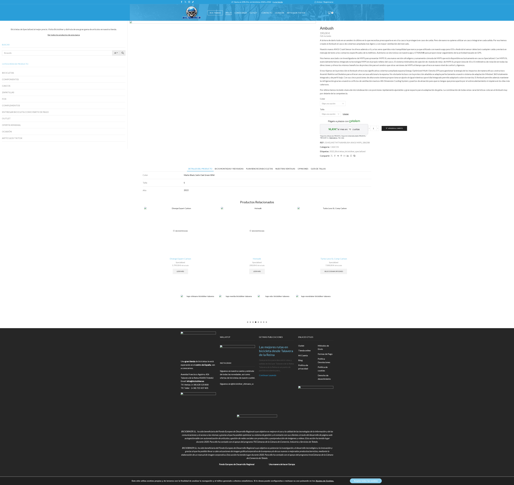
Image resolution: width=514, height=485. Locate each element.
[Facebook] (182, 2)
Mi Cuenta (303, 355)
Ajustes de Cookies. (325, 481)
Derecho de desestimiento (324, 377)
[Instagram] (189, 2)
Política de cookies (323, 369)
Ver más (341, 138)
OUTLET (253, 13)
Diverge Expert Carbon (180, 258)
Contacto (266, 13)
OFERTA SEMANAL (11, 125)
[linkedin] (347, 156)
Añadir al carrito (395, 128)
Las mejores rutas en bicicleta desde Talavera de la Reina (276, 351)
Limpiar (346, 114)
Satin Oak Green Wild (204, 175)
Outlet (301, 345)
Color (322, 98)
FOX (4, 99)
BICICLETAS (8, 72)
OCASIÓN (279, 13)
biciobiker (349, 151)
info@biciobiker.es (195, 381)
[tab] (200, 168)
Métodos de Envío (323, 347)
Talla (322, 109)
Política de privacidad (303, 367)
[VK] (338, 156)
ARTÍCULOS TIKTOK (12, 138)
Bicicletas (339, 151)
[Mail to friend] (344, 156)
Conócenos (241, 13)
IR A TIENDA (215, 13)
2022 (332, 151)
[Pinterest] (341, 156)
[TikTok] (193, 2)
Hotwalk (257, 258)
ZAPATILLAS (8, 92)
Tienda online (304, 350)
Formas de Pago (325, 354)
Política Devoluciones (324, 360)
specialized (360, 151)
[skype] (354, 156)
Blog (300, 360)
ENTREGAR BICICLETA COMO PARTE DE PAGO (25, 112)
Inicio (229, 13)
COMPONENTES (10, 79)
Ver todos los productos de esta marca (64, 35)
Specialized (180, 262)
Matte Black (189, 175)
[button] (247, 322)
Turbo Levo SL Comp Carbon (333, 258)
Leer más (180, 271)
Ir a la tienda (278, 2)
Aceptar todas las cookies (366, 481)
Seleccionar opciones (333, 271)
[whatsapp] (351, 156)
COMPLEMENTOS (11, 105)
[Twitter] (185, 2)
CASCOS (334, 147)
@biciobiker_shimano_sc (242, 383)
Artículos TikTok (296, 13)
